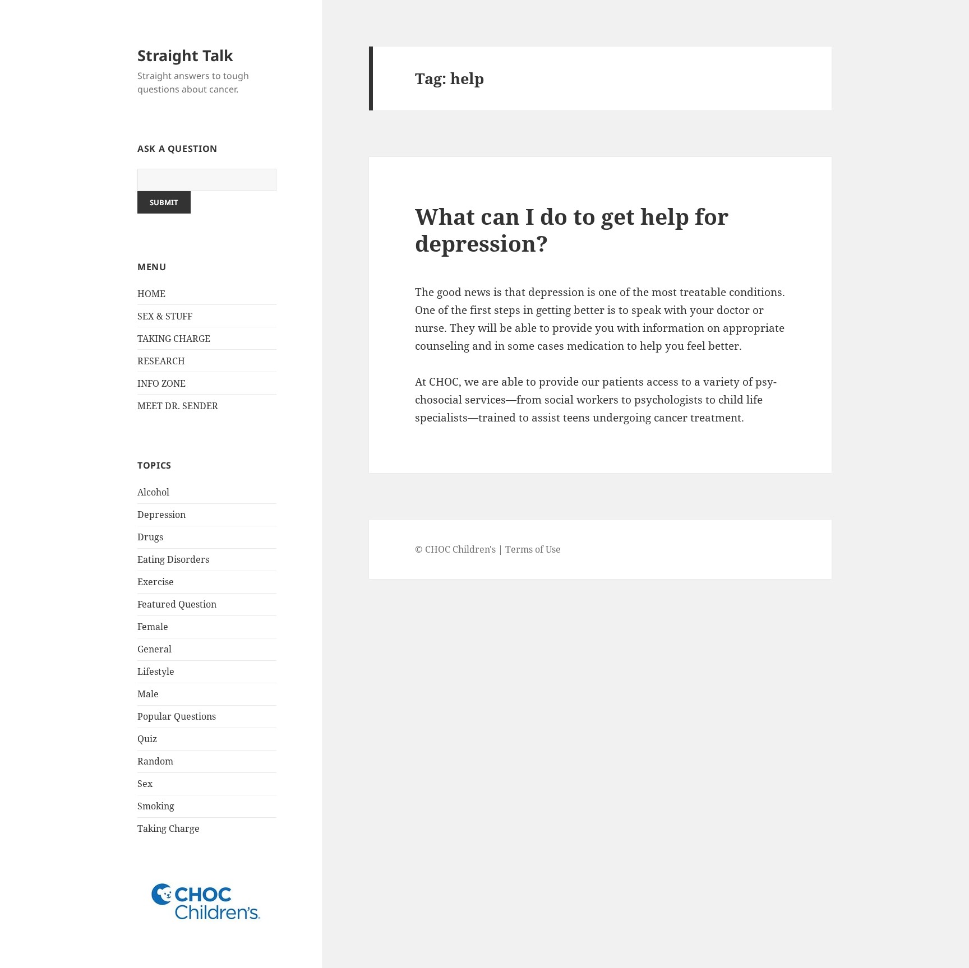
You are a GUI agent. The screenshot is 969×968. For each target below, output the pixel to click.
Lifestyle (155, 671)
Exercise (155, 582)
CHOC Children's (460, 549)
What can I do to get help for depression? (571, 229)
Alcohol (153, 492)
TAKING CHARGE (173, 338)
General (154, 649)
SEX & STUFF (164, 316)
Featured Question (176, 604)
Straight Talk (185, 55)
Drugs (150, 537)
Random (155, 761)
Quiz (147, 739)
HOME (151, 294)
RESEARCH (161, 361)
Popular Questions (176, 716)
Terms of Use (533, 549)
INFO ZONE (161, 383)
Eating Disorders (173, 559)
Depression (161, 514)
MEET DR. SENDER (177, 406)
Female (152, 626)
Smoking (155, 806)
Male (148, 694)
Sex (145, 783)
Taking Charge (168, 828)
